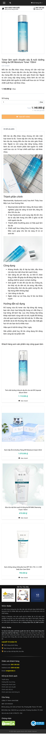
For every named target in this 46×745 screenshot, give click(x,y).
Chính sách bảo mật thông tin (11, 692)
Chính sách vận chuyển (9, 687)
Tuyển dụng (5, 679)
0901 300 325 (40, 8)
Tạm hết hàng (24, 117)
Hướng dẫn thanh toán (9, 684)
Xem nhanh (24, 401)
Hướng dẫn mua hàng (8, 682)
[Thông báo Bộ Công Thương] (37, 723)
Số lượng (5, 98)
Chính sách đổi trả (7, 689)
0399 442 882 (15, 667)
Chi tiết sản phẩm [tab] (8, 129)
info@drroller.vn (10, 671)
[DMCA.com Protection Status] (8, 723)
